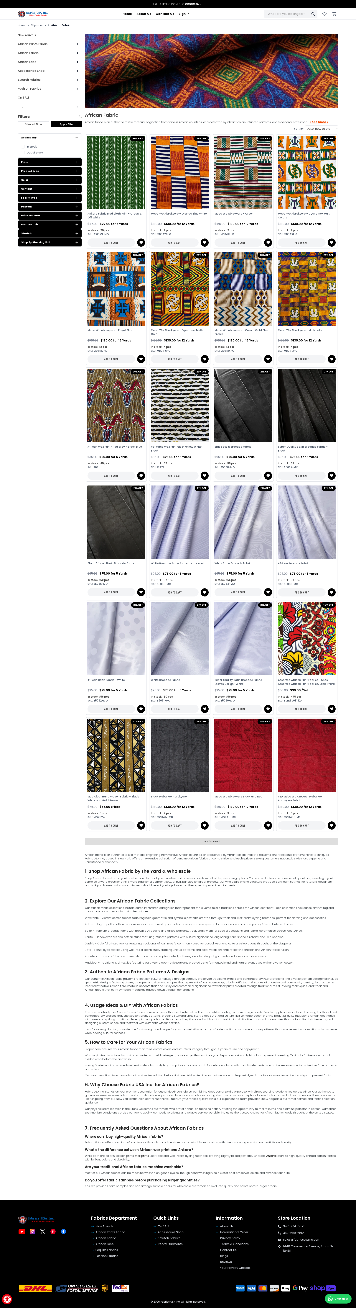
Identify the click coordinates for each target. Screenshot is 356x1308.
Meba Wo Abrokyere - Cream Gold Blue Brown (241, 332)
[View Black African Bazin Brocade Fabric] (116, 522)
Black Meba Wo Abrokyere (169, 796)
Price (24, 162)
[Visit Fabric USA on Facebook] (63, 1231)
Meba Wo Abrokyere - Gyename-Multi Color (176, 332)
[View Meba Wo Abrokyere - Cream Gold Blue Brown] (243, 289)
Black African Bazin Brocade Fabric (111, 563)
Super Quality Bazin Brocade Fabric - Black (303, 448)
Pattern (26, 206)
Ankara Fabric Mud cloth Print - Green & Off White (114, 215)
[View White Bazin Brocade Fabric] (243, 522)
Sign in (184, 14)
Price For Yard (30, 215)
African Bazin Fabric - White (106, 680)
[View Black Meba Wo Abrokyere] (179, 755)
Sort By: (299, 128)
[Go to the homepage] (33, 13)
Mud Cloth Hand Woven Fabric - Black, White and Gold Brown (113, 798)
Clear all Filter (33, 124)
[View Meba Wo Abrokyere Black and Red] (243, 755)
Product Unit (29, 224)
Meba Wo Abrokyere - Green (234, 213)
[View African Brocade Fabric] (306, 522)
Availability (29, 137)
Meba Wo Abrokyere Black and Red (238, 796)
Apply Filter (67, 124)
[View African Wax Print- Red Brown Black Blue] (116, 405)
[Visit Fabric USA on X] (43, 1231)
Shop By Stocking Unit (35, 242)
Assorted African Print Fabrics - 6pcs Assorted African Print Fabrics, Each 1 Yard (306, 682)
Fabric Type (29, 198)
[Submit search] (313, 14)
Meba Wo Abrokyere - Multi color (300, 330)
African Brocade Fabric (293, 563)
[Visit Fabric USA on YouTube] (22, 1231)
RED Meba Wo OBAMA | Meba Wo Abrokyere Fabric (300, 798)
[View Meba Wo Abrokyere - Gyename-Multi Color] (179, 289)
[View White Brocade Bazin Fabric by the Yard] (179, 522)
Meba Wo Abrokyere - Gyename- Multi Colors (304, 215)
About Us (143, 14)
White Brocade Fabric (165, 680)
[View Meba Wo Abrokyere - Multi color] (306, 289)
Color (24, 180)
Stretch (26, 233)
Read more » (319, 122)
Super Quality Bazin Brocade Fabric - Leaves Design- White (239, 682)
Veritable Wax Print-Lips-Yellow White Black (176, 448)
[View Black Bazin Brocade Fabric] (243, 405)
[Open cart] (334, 14)
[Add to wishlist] (141, 242)
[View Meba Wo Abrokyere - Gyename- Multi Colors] (306, 172)
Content (26, 189)
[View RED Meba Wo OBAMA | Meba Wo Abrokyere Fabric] (306, 755)
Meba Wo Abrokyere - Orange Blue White (179, 213)
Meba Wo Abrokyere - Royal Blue (110, 330)
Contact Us (165, 14)
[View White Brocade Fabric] (179, 639)
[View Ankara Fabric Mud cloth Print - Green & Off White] (116, 172)
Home (127, 14)
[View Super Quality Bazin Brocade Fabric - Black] (306, 405)
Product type (30, 171)
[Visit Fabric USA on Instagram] (32, 1231)
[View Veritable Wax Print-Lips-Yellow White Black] (179, 405)
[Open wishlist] (324, 14)
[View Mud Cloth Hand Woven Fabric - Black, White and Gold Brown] (116, 755)
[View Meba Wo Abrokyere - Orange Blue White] (179, 172)
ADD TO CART (111, 242)
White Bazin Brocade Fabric (233, 563)
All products (38, 25)
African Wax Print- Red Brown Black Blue (115, 447)
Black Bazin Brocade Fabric (233, 447)
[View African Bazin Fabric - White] (116, 639)
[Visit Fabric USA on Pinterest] (53, 1231)
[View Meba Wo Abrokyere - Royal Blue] (116, 289)
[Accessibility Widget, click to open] (7, 1299)
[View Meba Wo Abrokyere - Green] (243, 172)
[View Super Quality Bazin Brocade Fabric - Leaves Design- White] (243, 639)
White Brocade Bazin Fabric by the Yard (177, 563)
